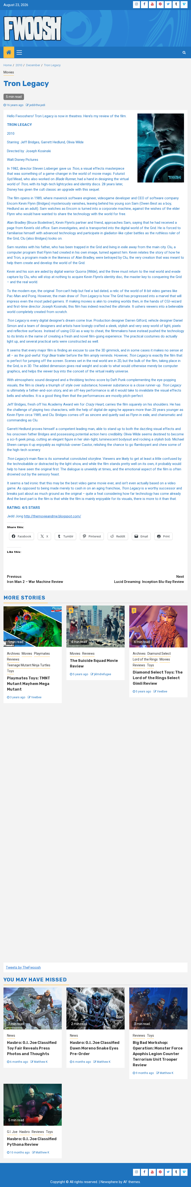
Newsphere (109, 1182)
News (11, 1035)
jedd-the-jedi (37, 105)
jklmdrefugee (102, 674)
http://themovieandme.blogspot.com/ (52, 516)
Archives (13, 653)
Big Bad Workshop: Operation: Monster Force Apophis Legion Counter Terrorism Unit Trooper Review (158, 1053)
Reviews (13, 659)
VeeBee (36, 697)
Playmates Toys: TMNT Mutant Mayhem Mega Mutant (28, 684)
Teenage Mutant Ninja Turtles (28, 665)
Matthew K (41, 1061)
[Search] (184, 52)
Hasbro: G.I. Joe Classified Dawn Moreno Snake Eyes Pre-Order (94, 1048)
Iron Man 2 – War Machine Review (35, 579)
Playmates (42, 653)
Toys (10, 671)
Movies (8, 72)
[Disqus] (95, 771)
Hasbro (24, 1132)
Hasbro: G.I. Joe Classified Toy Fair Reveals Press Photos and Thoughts (32, 1048)
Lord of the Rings (145, 659)
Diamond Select (159, 653)
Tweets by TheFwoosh (23, 967)
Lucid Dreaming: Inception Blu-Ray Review (149, 579)
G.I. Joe (12, 1132)
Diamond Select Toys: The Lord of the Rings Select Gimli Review (158, 678)
